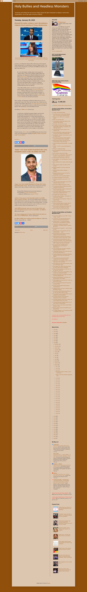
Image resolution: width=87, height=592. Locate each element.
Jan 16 (57, 394)
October (56, 348)
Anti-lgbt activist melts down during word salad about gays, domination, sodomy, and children (65, 556)
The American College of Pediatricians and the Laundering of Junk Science (62, 186)
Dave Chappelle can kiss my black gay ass (65, 562)
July (55, 353)
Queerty (55, 473)
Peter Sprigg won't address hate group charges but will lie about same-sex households (62, 267)
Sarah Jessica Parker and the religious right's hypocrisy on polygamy (64, 529)
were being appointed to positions (39, 103)
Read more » (17, 139)
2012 (54, 427)
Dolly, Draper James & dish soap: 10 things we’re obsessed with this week (61, 475)
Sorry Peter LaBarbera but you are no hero (61, 184)
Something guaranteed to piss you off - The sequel (61, 179)
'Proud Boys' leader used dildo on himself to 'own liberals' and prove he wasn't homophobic (65, 515)
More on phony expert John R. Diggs (60, 153)
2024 (54, 333)
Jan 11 (57, 400)
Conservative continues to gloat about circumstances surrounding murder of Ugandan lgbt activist (62, 225)
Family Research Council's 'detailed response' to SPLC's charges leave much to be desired (62, 242)
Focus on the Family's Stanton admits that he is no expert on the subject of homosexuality (62, 133)
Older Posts (45, 230)
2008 (54, 434)
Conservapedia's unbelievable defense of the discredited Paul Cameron (61, 122)
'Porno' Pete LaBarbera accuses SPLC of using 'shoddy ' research (62, 216)
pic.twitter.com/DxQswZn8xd (30, 192)
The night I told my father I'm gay (60, 194)
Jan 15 (57, 396)
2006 (54, 438)
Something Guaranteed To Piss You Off (60, 177)
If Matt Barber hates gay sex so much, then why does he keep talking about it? (62, 252)
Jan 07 (57, 407)
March (56, 361)
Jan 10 (57, 402)
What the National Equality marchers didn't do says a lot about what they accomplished (62, 203)
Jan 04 (57, 409)
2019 (54, 342)
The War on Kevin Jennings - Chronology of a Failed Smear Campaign (62, 196)
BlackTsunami (63, 22)
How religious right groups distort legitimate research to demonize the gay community (61, 138)
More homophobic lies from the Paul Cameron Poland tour (62, 151)
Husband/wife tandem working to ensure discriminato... (63, 372)
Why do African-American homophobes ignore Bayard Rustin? (62, 308)
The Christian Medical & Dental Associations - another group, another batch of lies (62, 192)
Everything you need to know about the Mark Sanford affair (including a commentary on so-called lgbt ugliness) (62, 127)
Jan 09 (57, 404)
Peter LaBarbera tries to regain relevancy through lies (62, 162)
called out (25, 132)
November (57, 346)
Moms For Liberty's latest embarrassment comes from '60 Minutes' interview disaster (65, 570)
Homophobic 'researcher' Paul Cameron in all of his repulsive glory (62, 135)
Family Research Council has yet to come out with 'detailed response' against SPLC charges (62, 237)
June (56, 355)
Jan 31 (57, 366)
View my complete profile (57, 51)
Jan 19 (57, 389)
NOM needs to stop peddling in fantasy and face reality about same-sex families (62, 261)
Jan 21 (57, 387)
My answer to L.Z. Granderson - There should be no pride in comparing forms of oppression (62, 155)
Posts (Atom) (22, 232)
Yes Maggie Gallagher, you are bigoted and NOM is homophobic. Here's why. (62, 311)
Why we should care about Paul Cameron (61, 208)
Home (31, 230)
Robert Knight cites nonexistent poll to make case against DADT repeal (62, 280)
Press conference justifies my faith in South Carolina (61, 165)
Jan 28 (57, 378)
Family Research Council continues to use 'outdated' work (61, 130)
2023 (54, 335)
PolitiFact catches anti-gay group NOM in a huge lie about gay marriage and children (62, 272)
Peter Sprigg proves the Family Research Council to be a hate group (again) (62, 264)
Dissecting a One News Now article (60, 124)
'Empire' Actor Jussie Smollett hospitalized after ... (64, 375)
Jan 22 (57, 385)
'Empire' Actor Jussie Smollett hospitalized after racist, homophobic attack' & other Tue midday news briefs (31, 151)
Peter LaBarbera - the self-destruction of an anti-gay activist (62, 160)
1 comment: (31, 145)
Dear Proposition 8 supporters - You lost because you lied (62, 228)
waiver (25, 76)
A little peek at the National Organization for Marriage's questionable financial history (61, 219)
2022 (54, 337)
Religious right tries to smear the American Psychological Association (61, 173)
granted (21, 76)
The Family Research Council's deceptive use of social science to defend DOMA (62, 302)
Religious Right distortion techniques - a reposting (61, 171)
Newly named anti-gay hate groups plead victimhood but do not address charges (61, 258)
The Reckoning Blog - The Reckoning (61, 479)
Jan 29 (57, 370)
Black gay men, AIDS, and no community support (61, 117)
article (25, 109)
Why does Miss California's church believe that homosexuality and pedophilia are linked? (62, 206)
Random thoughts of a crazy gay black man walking (61, 168)
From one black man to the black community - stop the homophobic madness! (62, 249)
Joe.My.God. (56, 444)
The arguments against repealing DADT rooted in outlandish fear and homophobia (62, 294)
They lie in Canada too (57, 201)
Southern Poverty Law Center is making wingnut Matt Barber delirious (62, 289)
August (56, 351)
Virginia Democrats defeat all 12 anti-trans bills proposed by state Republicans (65, 508)
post (19, 63)
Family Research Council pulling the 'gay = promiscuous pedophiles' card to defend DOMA (62, 239)
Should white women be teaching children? (61, 175)
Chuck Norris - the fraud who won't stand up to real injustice (65, 535)
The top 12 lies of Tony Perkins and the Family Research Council (62, 305)
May (56, 357)
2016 (54, 420)
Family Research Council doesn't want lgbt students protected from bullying (61, 234)
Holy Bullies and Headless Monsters (42, 6)
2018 (54, 416)
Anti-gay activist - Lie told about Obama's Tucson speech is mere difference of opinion (61, 222)
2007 (54, 436)
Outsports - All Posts (57, 464)
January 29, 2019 (34, 194)
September (57, 349)
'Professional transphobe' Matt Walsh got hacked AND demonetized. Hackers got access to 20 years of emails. (65, 522)
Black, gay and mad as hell (58, 119)
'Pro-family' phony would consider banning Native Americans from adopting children (61, 114)
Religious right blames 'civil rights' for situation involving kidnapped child (62, 275)
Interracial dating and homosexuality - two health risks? (62, 144)
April (56, 359)
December (57, 344)
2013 (54, 425)
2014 (54, 423)
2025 (54, 331)
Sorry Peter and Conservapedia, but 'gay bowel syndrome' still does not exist (62, 182)
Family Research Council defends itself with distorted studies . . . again (61, 231)
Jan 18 (57, 391)
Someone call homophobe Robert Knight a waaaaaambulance (61, 286)
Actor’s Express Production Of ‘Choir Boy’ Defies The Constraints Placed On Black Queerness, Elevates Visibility (61, 482)
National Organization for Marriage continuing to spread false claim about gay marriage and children (62, 255)
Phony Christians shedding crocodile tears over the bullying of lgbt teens (62, 269)
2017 (54, 418)
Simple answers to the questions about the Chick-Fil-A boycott (65, 549)
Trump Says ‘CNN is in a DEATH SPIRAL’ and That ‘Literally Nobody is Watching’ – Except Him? (62, 456)
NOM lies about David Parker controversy (61, 157)
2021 (54, 339)
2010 (54, 431)
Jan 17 (57, 393)
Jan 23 (57, 383)
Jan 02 (57, 413)
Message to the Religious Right (59, 148)
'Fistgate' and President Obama (59, 112)
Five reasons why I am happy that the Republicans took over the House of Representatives (60, 246)
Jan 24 (57, 381)
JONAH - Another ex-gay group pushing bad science (62, 146)
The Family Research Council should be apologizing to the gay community (61, 297)
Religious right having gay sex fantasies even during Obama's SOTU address (61, 278)
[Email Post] (35, 145)
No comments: (31, 226)
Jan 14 (57, 398)
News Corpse (56, 453)
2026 (54, 329)
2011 (54, 429)
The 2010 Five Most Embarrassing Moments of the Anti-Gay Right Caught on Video (62, 291)
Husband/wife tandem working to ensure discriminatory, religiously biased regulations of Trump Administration (31, 24)
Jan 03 (57, 411)
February (56, 362)
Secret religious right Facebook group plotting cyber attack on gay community (65, 542)
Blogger (48, 583)
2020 (54, 340)
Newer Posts (17, 230)
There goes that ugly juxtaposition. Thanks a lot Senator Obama (62, 199)
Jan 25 (57, 380)
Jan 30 (57, 368)
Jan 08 (57, 406)
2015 (54, 421)
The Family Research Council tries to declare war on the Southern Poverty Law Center (62, 300)
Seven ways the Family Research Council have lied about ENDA (62, 283)
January (56, 364)
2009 (54, 433)
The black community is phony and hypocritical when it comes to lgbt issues (62, 189)
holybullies (64, 322)
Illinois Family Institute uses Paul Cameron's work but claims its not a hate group (61, 141)
